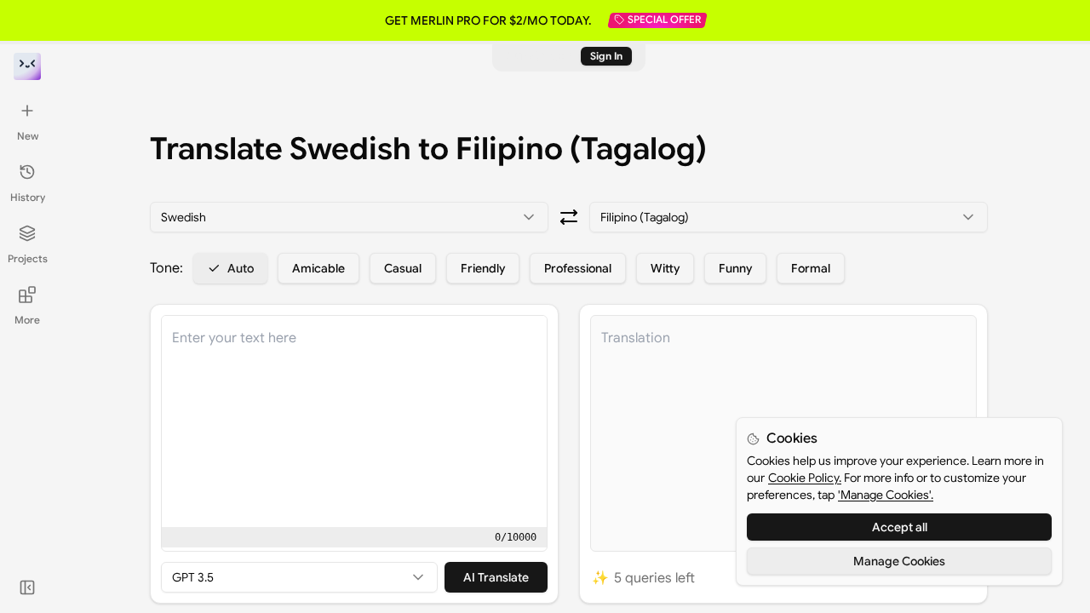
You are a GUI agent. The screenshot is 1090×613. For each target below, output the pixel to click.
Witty (665, 268)
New (27, 135)
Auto (240, 268)
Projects (28, 258)
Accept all (899, 527)
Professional (577, 268)
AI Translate (496, 577)
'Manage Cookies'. (885, 494)
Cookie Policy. (804, 477)
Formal (810, 268)
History (27, 197)
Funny (735, 268)
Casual (403, 268)
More (27, 319)
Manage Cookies (899, 561)
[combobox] (349, 217)
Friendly (483, 268)
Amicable (318, 268)
